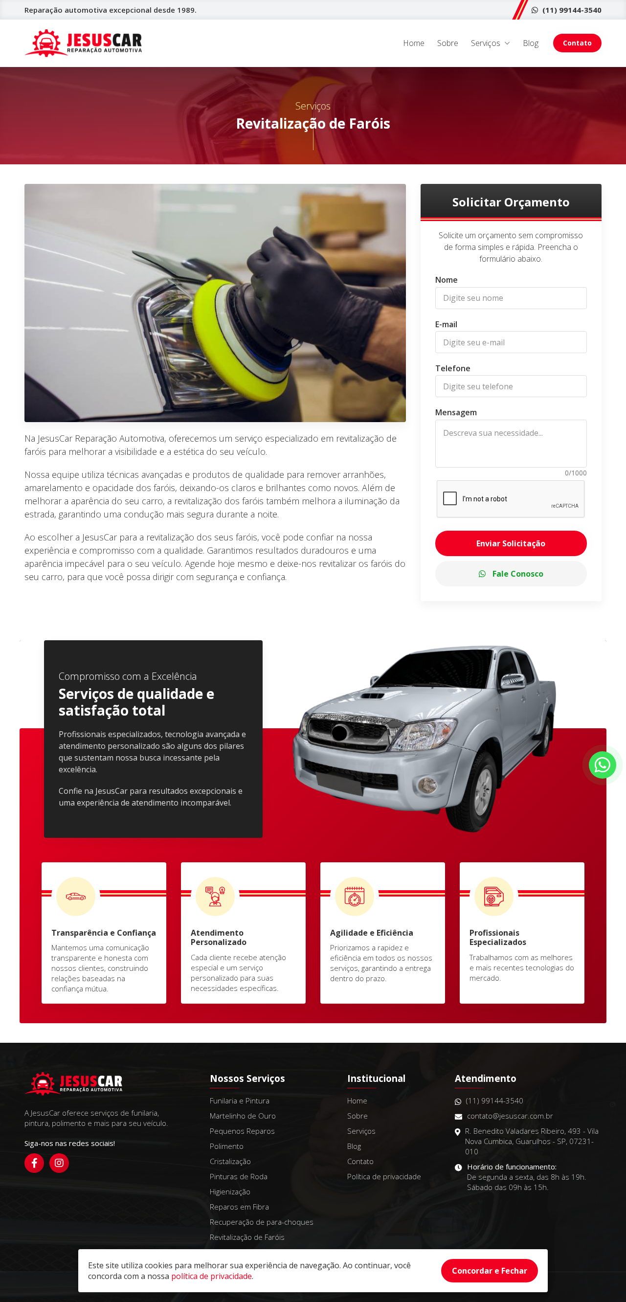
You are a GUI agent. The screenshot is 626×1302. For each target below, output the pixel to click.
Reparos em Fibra (239, 1207)
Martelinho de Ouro (243, 1116)
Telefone (452, 368)
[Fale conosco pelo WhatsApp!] (602, 765)
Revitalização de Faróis (247, 1237)
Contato (577, 42)
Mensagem (456, 412)
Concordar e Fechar (489, 1270)
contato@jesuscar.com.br (510, 1116)
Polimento (227, 1146)
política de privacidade (211, 1276)
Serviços (485, 43)
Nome (446, 280)
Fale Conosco (517, 573)
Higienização (230, 1191)
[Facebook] (34, 1163)
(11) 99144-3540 (571, 10)
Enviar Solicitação (510, 543)
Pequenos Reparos (242, 1131)
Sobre (447, 43)
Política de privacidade (384, 1176)
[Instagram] (59, 1163)
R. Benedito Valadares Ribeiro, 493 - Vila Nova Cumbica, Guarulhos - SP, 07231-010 (532, 1141)
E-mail (446, 324)
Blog (530, 43)
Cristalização (230, 1161)
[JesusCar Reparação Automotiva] (83, 43)
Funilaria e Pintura (239, 1100)
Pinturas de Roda (239, 1176)
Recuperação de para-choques (261, 1222)
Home (414, 43)
